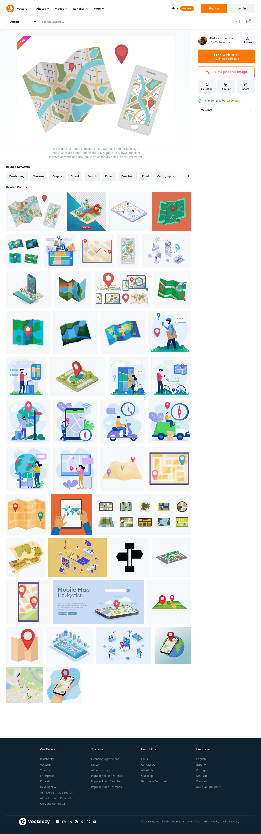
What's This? (233, 101)
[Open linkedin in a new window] (70, 821)
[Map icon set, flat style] (143, 514)
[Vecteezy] (10, 8)
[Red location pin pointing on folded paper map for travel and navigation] (24, 645)
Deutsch (201, 776)
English (201, 759)
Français (201, 781)
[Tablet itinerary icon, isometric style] (129, 211)
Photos (41, 8)
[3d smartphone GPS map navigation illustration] (98, 602)
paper (109, 176)
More (97, 8)
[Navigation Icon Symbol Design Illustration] (129, 557)
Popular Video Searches (106, 787)
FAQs (144, 759)
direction (127, 176)
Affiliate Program (102, 770)
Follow (248, 42)
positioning (17, 176)
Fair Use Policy (231, 821)
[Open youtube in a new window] (94, 821)
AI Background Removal (55, 798)
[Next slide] (185, 176)
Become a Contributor (155, 781)
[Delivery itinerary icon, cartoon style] (122, 469)
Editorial (78, 8)
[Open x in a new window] (88, 821)
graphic (57, 176)
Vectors (22, 8)
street (75, 176)
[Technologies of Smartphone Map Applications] (28, 289)
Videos (59, 8)
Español (201, 764)
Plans (175, 8)
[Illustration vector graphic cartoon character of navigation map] (171, 376)
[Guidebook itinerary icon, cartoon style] (97, 251)
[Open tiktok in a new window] (82, 821)
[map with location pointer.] (77, 376)
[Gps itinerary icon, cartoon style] (28, 602)
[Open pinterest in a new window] (76, 821)
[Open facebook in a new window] (57, 821)
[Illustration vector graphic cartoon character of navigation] (60, 251)
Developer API (49, 787)
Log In (241, 8)
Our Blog (147, 776)
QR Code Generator (52, 803)
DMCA (95, 764)
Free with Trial (226, 56)
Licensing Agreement (105, 759)
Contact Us (148, 764)
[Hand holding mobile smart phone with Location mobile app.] (64, 685)
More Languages (207, 786)
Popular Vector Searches (107, 776)
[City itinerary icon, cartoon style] (169, 469)
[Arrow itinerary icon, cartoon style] (27, 514)
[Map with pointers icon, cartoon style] (169, 602)
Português (203, 770)
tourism (38, 176)
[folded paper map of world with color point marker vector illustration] (23, 251)
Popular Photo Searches (106, 781)
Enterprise (47, 776)
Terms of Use (192, 821)
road (145, 176)
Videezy (45, 770)
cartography (165, 176)
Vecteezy (45, 764)
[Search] (238, 21)
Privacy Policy (211, 821)
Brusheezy (47, 759)
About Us (147, 770)
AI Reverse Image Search (56, 792)
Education (46, 781)
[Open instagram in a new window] (63, 821)
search (92, 176)
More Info (206, 110)
